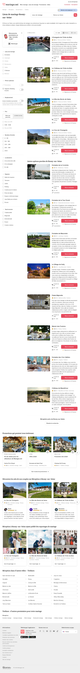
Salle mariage (48, 618)
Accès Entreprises (73, 1)
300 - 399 (7, 147)
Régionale (7, 215)
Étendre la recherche (52, 423)
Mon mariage (24, 4)
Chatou (56, 586)
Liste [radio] (59, 32)
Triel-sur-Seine (6, 604)
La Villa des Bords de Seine (61, 99)
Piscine (6, 202)
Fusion (6, 222)
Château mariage (58, 618)
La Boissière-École (33, 593)
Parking (7, 187)
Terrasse (7, 180)
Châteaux (7, 70)
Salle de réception (9, 177)
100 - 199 (7, 141)
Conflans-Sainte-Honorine (35, 604)
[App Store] (24, 637)
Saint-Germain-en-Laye (8, 575)
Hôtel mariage (27, 618)
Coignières (57, 579)
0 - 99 (6, 138)
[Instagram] (50, 631)
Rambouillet (31, 575)
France (67, 631)
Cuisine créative (9, 225)
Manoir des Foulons (59, 326)
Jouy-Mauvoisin (6, 600)
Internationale (8, 219)
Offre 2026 (33, 456)
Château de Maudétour (60, 388)
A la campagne (9, 164)
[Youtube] (53, 631)
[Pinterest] (47, 631)
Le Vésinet (31, 597)
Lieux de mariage (33, 4)
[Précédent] (3, 452)
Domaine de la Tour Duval (61, 200)
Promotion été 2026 (61, 456)
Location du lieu (18, 115)
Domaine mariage (6, 618)
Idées (48, 4)
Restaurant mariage (38, 618)
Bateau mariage (69, 618)
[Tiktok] (57, 631)
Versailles (5, 579)
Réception (11, 9)
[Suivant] (77, 452)
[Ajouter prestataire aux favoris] (47, 38)
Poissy (30, 579)
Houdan (56, 590)
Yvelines (27, 9)
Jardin (6, 183)
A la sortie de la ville (10, 161)
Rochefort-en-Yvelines (60, 604)
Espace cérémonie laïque (11, 196)
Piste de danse (9, 193)
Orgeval (4, 582)
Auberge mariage (17, 618)
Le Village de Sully (58, 264)
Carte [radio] (74, 32)
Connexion (67, 4)
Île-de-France (19, 9)
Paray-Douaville (58, 593)
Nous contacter (69, 58)
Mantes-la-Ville (32, 586)
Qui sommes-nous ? (7, 652)
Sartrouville (31, 590)
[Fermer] (22, 33)
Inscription (74, 4)
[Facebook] (40, 631)
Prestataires (42, 4)
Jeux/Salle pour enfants (11, 199)
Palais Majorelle (57, 295)
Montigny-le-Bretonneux (60, 582)
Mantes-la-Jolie (6, 586)
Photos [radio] (66, 32)
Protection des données (8, 637)
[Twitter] (43, 631)
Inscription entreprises (7, 650)
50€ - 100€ (8, 125)
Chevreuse (5, 590)
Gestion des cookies (7, 639)
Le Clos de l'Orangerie (59, 130)
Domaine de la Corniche (60, 165)
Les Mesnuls (31, 600)
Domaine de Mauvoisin (60, 233)
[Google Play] (32, 637)
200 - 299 (7, 144)
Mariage (4, 9)
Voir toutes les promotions (39, 471)
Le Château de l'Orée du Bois (62, 68)
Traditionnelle (8, 212)
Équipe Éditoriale (6, 655)
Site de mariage (6, 659)
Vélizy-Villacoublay (59, 597)
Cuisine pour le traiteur (11, 190)
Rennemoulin (5, 597)
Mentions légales (6, 633)
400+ (6, 151)
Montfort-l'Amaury (58, 600)
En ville (6, 167)
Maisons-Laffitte (6, 593)
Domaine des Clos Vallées (61, 357)
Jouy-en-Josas (58, 575)
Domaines (7, 55)
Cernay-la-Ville (32, 582)
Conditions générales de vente (10, 635)
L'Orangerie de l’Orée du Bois (62, 37)
